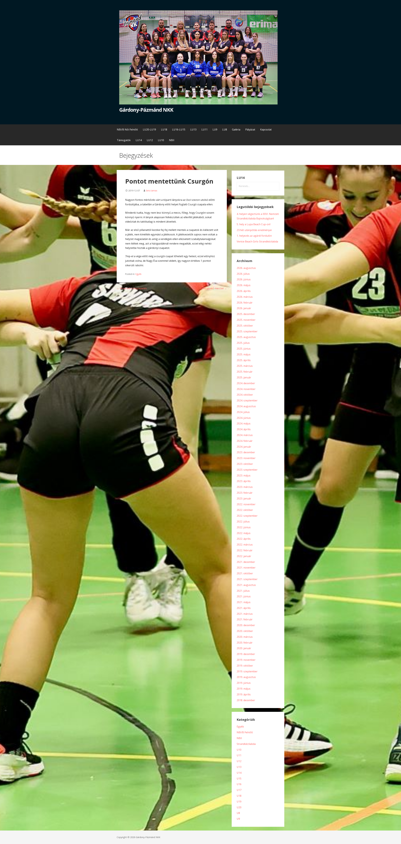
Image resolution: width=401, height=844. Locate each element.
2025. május (243, 354)
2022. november (246, 504)
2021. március (245, 613)
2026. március (245, 297)
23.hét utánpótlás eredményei (254, 230)
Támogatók (124, 140)
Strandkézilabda (246, 744)
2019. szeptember (247, 671)
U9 (238, 819)
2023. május (243, 475)
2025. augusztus (246, 337)
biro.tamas (151, 190)
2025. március (245, 366)
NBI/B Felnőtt (245, 732)
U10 (239, 749)
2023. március (245, 487)
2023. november (246, 458)
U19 (239, 801)
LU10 (161, 140)
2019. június (244, 683)
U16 (239, 784)
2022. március (245, 544)
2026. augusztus (246, 268)
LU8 (224, 129)
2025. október (245, 325)
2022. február (245, 550)
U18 (239, 795)
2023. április (244, 481)
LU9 (215, 129)
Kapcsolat (266, 129)
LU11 (204, 129)
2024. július (243, 412)
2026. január (244, 308)
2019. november (246, 660)
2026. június (244, 279)
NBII (171, 140)
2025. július (243, 343)
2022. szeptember (247, 515)
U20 (239, 807)
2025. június (244, 348)
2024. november (246, 389)
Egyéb (138, 274)
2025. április (244, 360)
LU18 (164, 129)
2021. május (243, 602)
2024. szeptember (247, 400)
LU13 (193, 129)
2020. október (245, 631)
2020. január (244, 648)
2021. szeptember (247, 579)
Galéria (236, 129)
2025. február (245, 371)
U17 (239, 790)
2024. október (245, 394)
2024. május (243, 423)
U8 (238, 813)
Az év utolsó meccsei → (213, 288)
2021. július (243, 590)
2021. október (245, 573)
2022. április (244, 538)
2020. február (245, 642)
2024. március (245, 435)
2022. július (243, 521)
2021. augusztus (246, 585)
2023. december (246, 452)
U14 (239, 772)
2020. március (245, 637)
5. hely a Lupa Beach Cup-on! (253, 224)
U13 (239, 767)
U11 (239, 755)
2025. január (244, 377)
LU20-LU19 (149, 129)
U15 (239, 778)
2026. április (244, 291)
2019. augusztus (246, 677)
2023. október (245, 464)
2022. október (245, 510)
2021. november (246, 567)
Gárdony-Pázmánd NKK (146, 109)
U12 (239, 761)
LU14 (139, 140)
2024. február (245, 441)
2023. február (245, 492)
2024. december (246, 383)
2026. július (243, 273)
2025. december (246, 314)
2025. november (246, 320)
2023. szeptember (247, 469)
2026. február (245, 302)
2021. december (246, 562)
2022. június (244, 527)
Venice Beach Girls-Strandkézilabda (257, 241)
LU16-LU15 (178, 129)
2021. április (244, 608)
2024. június (244, 418)
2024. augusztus (246, 406)
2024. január (244, 446)
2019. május (243, 688)
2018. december (246, 700)
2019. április (244, 694)
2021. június (244, 596)
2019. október (245, 665)
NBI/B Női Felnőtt (127, 129)
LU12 (150, 140)
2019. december (246, 654)
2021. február (245, 619)
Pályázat (250, 129)
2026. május (243, 285)
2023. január (244, 498)
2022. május (243, 533)
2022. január (244, 556)
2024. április (244, 429)
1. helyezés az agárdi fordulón (254, 235)
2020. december (246, 625)
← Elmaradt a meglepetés (132, 288)
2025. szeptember (247, 331)
